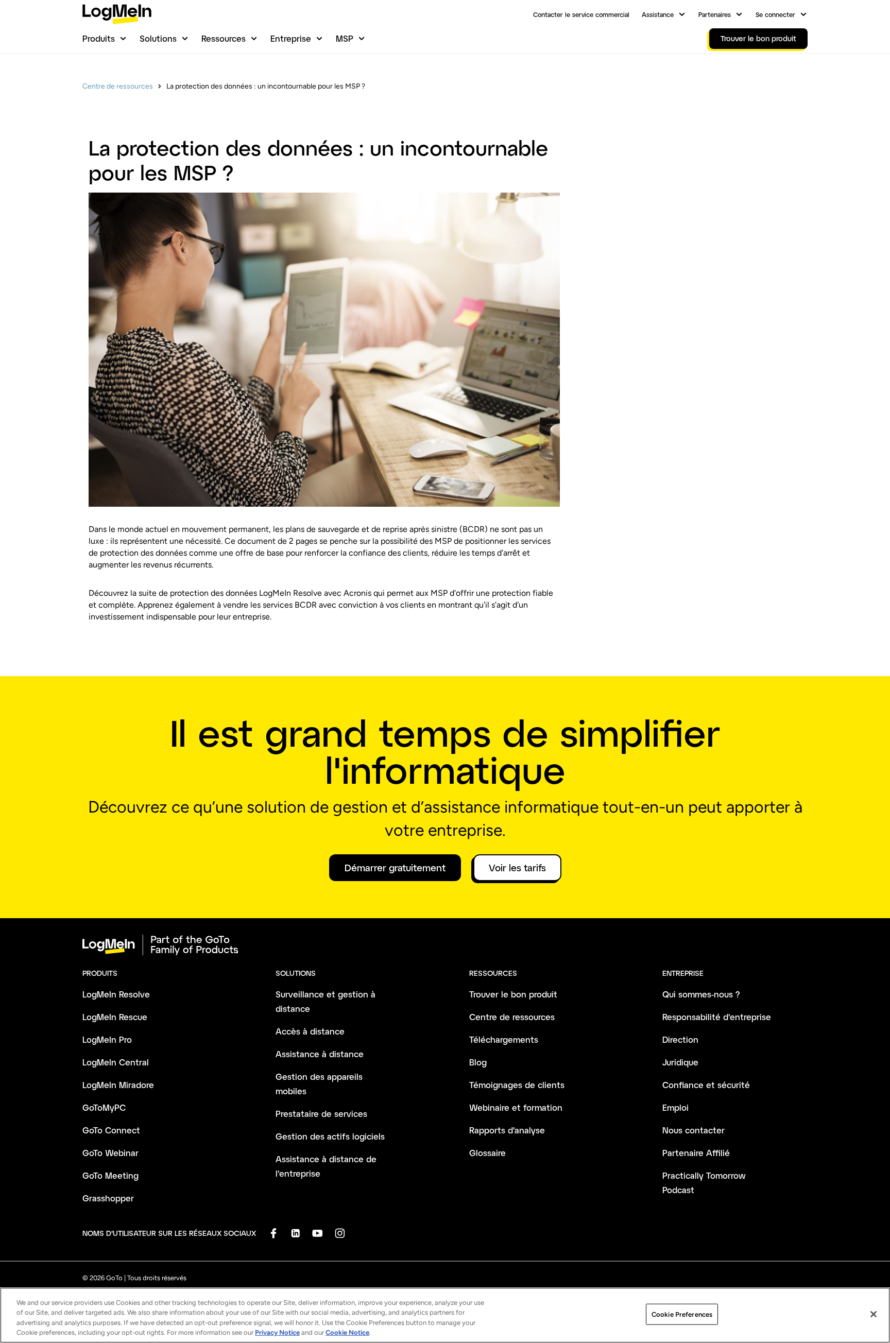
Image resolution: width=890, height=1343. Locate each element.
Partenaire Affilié (696, 1153)
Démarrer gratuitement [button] (395, 867)
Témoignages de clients (516, 1085)
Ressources (223, 38)
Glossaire (487, 1153)
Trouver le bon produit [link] (758, 38)
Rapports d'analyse (507, 1130)
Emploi (675, 1107)
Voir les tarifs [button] (517, 867)
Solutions (158, 38)
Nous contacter (693, 1130)
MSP (344, 38)
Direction (680, 1039)
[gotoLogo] (116, 14)
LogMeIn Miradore (118, 1085)
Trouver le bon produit (513, 994)
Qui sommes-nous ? (701, 994)
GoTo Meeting (110, 1175)
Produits (98, 38)
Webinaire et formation (515, 1107)
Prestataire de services (321, 1113)
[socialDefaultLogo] (273, 1233)
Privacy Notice (277, 1332)
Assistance (658, 14)
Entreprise (290, 38)
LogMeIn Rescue (114, 1017)
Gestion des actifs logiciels (330, 1136)
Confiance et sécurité (706, 1085)
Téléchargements (503, 1039)
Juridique (680, 1062)
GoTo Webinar (110, 1153)
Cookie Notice (347, 1332)
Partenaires (714, 14)
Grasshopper (108, 1198)
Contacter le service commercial (581, 14)
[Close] (873, 1314)
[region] (445, 1315)
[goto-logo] (445, 945)
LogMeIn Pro (107, 1039)
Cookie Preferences (682, 1314)
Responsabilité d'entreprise (716, 1017)
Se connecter (775, 14)
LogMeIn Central (115, 1062)
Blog (478, 1062)
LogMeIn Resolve (116, 994)
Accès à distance (310, 1031)
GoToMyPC (104, 1107)
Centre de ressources (117, 86)
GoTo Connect (111, 1130)
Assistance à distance (320, 1054)
